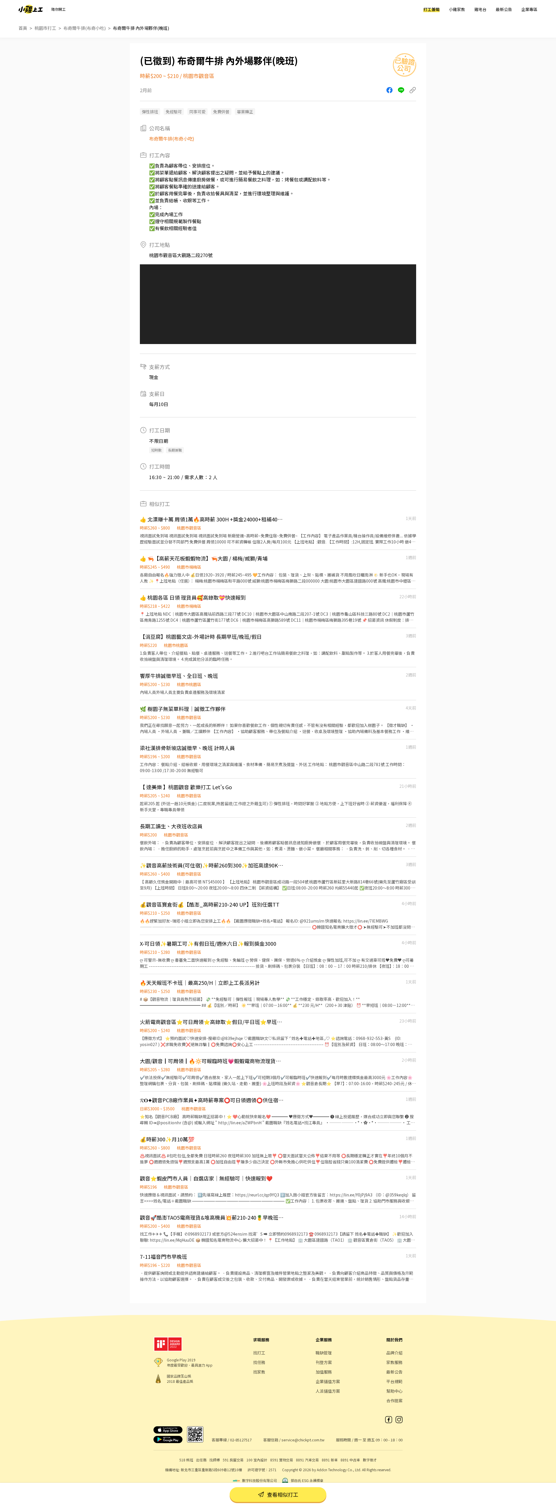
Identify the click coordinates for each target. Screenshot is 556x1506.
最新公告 (504, 9)
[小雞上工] (31, 9)
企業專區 (529, 9)
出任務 (201, 1459)
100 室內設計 (256, 1459)
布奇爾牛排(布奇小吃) (84, 28)
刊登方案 (324, 1362)
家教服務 (394, 1362)
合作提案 (394, 1400)
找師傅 (214, 1459)
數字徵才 (370, 1459)
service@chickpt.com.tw (302, 1440)
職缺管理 (324, 1353)
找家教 (259, 1372)
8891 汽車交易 (307, 1459)
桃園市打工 (45, 28)
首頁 (23, 28)
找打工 (259, 1353)
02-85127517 (241, 1440)
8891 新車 (330, 1459)
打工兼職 (431, 9)
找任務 (259, 1362)
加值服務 (324, 1372)
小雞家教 (457, 9)
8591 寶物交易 (281, 1459)
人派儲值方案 (328, 1391)
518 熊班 (186, 1459)
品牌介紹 (394, 1353)
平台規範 (394, 1381)
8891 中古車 (350, 1459)
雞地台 (480, 9)
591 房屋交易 (233, 1459)
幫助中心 (394, 1391)
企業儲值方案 (328, 1381)
